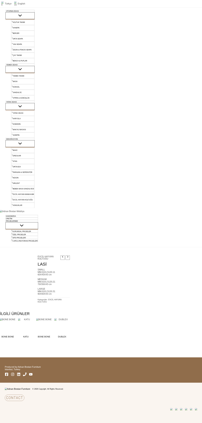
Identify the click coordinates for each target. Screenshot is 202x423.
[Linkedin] (18, 375)
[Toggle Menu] (20, 15)
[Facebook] (6, 375)
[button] (14, 398)
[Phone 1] (25, 375)
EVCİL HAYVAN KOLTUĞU (46, 257)
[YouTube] (31, 375)
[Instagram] (12, 375)
